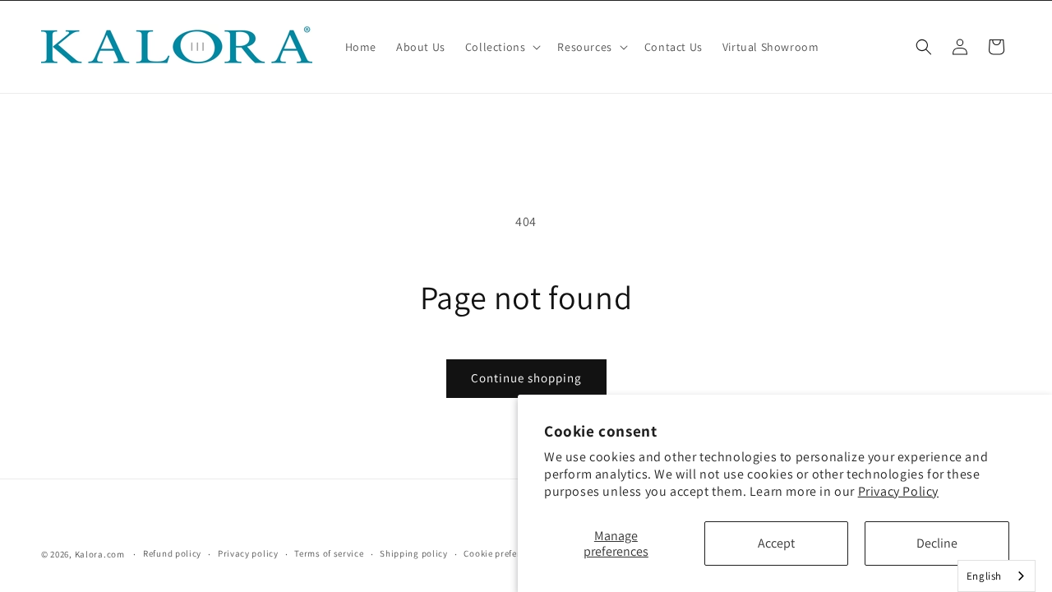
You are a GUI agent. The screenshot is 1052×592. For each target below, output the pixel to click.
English (984, 576)
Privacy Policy (898, 491)
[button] (501, 47)
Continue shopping (526, 378)
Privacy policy (248, 553)
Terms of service (328, 553)
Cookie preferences (504, 553)
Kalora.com (100, 554)
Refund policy (172, 553)
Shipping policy (414, 553)
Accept (776, 543)
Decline (936, 543)
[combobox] (996, 576)
